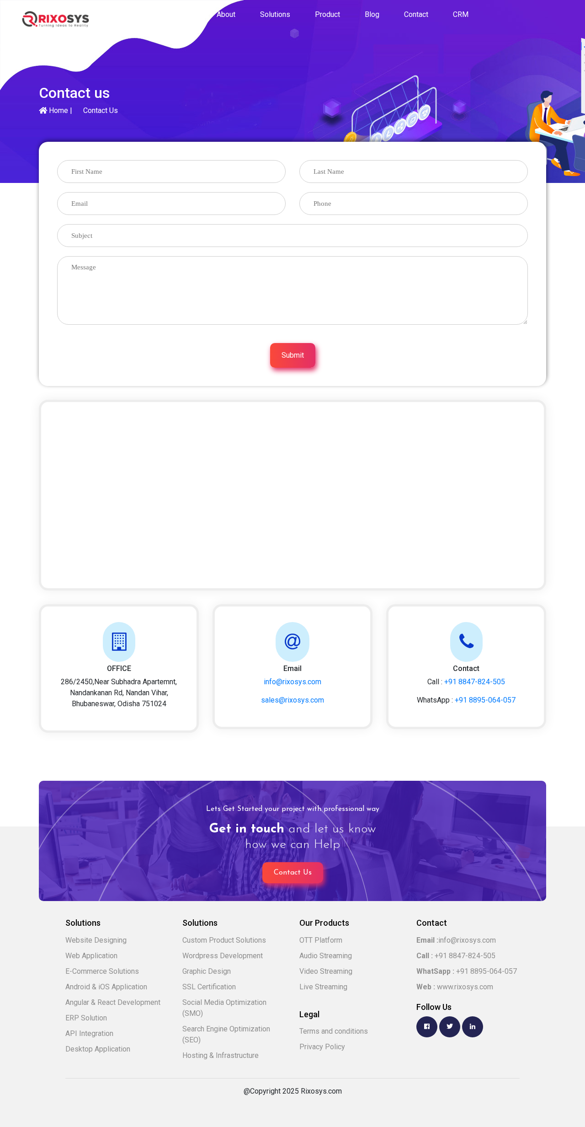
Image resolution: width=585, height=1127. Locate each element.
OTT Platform (320, 940)
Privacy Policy (322, 1046)
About (226, 14)
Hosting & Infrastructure (220, 1055)
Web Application (91, 955)
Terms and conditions (333, 1031)
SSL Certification (209, 986)
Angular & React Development (112, 1002)
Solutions (275, 14)
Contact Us (100, 110)
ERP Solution (86, 1018)
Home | (59, 110)
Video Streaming (325, 971)
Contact (416, 14)
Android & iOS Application (106, 986)
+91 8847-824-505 (474, 681)
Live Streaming (323, 986)
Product (327, 14)
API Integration (89, 1033)
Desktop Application (97, 1049)
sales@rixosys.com (292, 700)
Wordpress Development (222, 955)
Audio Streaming (325, 955)
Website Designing (96, 940)
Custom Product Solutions (224, 940)
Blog (372, 14)
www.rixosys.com (454, 986)
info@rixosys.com (292, 681)
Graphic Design (206, 971)
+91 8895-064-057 (485, 700)
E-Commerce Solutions (102, 971)
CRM (460, 14)
